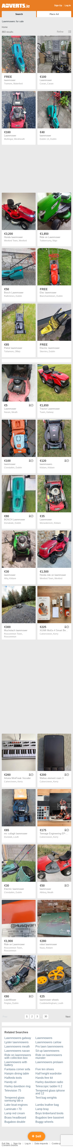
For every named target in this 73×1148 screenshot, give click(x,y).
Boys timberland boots (49, 1113)
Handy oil (10, 1082)
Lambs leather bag (47, 1104)
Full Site (6, 1143)
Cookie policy (58, 1143)
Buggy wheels (44, 1121)
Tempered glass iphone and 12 (50, 1092)
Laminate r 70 (13, 1109)
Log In (68, 5)
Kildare (51, 467)
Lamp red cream (14, 1113)
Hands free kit (44, 1077)
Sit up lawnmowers (47, 1050)
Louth (16, 837)
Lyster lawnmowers (16, 1042)
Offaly (17, 351)
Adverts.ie (16, 6)
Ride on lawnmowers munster (48, 1056)
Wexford (23, 240)
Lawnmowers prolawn (49, 1062)
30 (45, 1016)
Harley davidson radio (49, 1082)
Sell (38, 1136)
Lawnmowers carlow (48, 1042)
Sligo (54, 240)
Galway (50, 412)
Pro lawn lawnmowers (49, 1046)
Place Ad (54, 14)
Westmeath (19, 139)
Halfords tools (13, 1077)
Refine (60, 31)
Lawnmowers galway (17, 1037)
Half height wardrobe (48, 1073)
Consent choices (10, 1145)
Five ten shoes (44, 1069)
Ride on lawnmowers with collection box (17, 1056)
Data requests (41, 1143)
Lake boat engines (16, 1104)
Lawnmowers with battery (15, 1063)
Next (68, 1016)
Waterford (18, 83)
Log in (28, 1143)
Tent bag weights (46, 1097)
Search (19, 14)
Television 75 (12, 1090)
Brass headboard (15, 1117)
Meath (15, 412)
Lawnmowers (43, 1037)
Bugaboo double (14, 1121)
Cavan (50, 83)
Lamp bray (42, 1109)
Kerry (55, 634)
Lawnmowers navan (17, 1050)
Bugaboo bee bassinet (49, 1117)
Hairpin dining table (16, 1073)
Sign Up (58, 5)
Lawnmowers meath (17, 1046)
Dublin (53, 139)
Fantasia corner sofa (17, 1069)
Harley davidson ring (17, 1086)
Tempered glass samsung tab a (14, 1099)
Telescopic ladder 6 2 (48, 1086)
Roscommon (10, 636)
